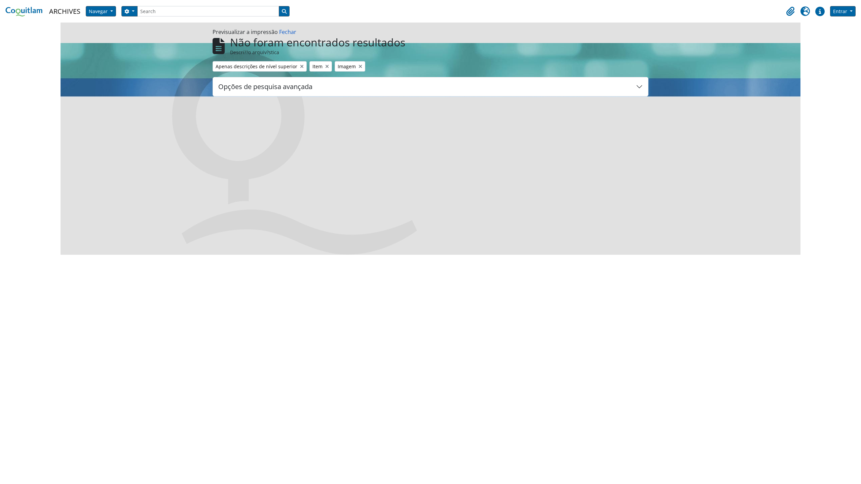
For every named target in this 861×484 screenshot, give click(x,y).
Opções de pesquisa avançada (265, 86)
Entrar (841, 11)
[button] (790, 11)
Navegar (99, 11)
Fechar (287, 32)
